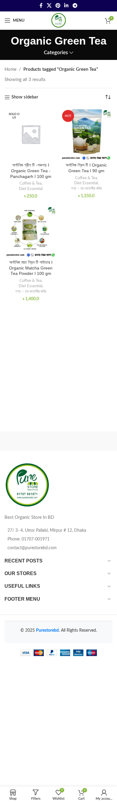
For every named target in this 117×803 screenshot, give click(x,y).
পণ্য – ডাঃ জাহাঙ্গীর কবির (86, 188)
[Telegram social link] (74, 5)
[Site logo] (58, 20)
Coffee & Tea (30, 183)
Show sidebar (24, 97)
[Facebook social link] (41, 5)
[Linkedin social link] (66, 5)
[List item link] (58, 539)
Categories (56, 52)
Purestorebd (47, 630)
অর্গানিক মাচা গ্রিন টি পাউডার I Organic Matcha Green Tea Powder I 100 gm (30, 268)
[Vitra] (31, 441)
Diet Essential (31, 189)
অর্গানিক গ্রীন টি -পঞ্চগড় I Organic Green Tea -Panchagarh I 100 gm (30, 171)
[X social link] (49, 5)
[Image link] (27, 485)
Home (10, 69)
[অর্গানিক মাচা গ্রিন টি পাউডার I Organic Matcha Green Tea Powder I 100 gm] (30, 231)
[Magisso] (85, 441)
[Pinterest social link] (57, 5)
